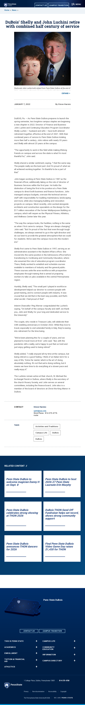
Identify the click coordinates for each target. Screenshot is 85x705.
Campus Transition (58, 5)
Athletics (9, 667)
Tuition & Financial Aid (14, 660)
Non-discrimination (38, 691)
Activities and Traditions (47, 426)
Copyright (63, 691)
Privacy (26, 691)
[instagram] (48, 622)
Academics (10, 647)
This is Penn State (14, 641)
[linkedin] (42, 622)
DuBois (55, 433)
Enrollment (10, 653)
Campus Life (41, 433)
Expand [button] (65, 93)
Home (6, 10)
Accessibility (52, 691)
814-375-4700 (64, 681)
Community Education (48, 648)
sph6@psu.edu (40, 411)
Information (49, 655)
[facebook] (36, 622)
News (14, 10)
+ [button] (36, 641)
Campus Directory (52, 661)
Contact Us (41, 5)
